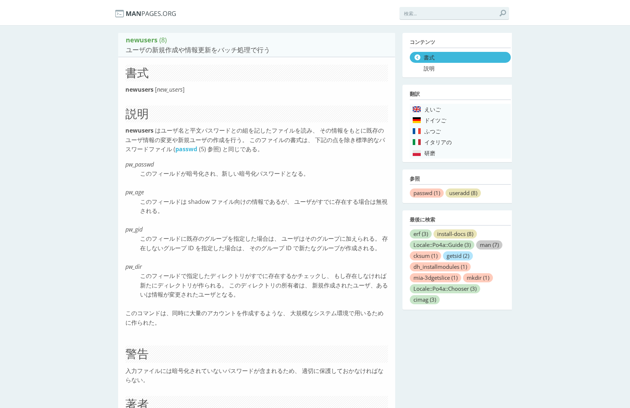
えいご (432, 109)
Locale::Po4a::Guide (442, 244)
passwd (186, 149)
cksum (425, 255)
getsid (458, 255)
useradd (463, 193)
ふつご (432, 131)
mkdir (478, 277)
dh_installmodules (440, 266)
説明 (429, 68)
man (489, 244)
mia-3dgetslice (435, 277)
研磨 (429, 153)
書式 (429, 57)
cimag (424, 299)
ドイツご (435, 120)
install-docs (455, 233)
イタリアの (438, 142)
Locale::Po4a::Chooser (445, 288)
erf (420, 233)
